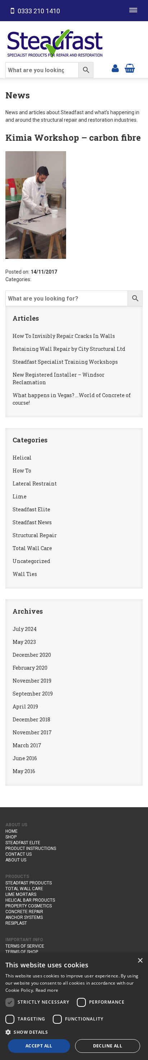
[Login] (115, 67)
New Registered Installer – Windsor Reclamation (59, 378)
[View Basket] (130, 67)
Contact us (18, 854)
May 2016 (24, 771)
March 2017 (27, 745)
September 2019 (33, 693)
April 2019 (25, 706)
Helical (22, 457)
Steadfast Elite (31, 509)
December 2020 (32, 654)
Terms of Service (24, 946)
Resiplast (16, 923)
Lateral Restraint (35, 483)
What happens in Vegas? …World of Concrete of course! (72, 399)
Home (11, 831)
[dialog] (74, 1006)
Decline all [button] (107, 1046)
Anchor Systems (24, 917)
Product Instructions (30, 848)
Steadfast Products (28, 882)
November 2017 (32, 732)
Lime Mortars (20, 894)
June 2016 (25, 758)
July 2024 (25, 629)
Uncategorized (31, 561)
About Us (15, 860)
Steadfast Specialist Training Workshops (65, 361)
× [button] (140, 960)
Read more (47, 990)
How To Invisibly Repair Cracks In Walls (64, 336)
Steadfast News (32, 522)
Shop (11, 837)
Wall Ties (25, 574)
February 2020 (30, 667)
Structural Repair (35, 535)
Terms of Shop (21, 951)
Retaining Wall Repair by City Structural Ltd (69, 348)
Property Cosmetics (28, 905)
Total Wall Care (32, 548)
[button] (74, 1032)
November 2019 (32, 680)
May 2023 (24, 641)
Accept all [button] (39, 1046)
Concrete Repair (24, 911)
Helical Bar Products (30, 900)
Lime (20, 496)
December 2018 (31, 719)
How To (22, 470)
